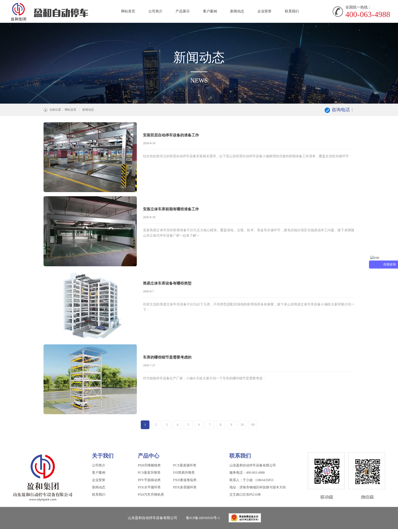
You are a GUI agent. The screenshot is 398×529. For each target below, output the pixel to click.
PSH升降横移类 (149, 465)
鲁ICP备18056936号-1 (203, 518)
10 (242, 424)
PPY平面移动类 (149, 480)
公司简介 (155, 11)
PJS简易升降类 (184, 472)
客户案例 (210, 11)
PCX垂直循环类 (184, 465)
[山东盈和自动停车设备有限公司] (49, 11)
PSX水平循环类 (149, 487)
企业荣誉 (264, 11)
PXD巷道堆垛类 (185, 480)
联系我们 (292, 11)
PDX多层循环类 (185, 487)
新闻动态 (237, 11)
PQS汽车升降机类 (151, 494)
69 (253, 424)
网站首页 (128, 11)
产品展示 (183, 11)
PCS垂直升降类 (149, 472)
